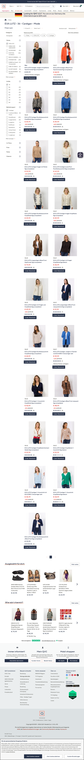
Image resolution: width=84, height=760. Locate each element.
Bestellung (23, 673)
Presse (6, 686)
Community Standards (48, 729)
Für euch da (38, 687)
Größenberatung (24, 679)
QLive (6, 684)
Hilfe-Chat (7, 673)
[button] (63, 6)
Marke (8, 40)
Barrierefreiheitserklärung (57, 682)
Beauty (60, 10)
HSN (6, 736)
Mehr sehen (74, 564)
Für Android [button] (73, 660)
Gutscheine (38, 679)
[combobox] (43, 6)
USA (34, 720)
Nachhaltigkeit (54, 679)
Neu (12, 10)
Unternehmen (54, 673)
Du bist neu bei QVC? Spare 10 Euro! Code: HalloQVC (41, 1)
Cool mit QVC (28, 10)
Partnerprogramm (40, 684)
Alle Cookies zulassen (33, 756)
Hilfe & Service (24, 699)
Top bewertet (42, 10)
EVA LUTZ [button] (36, 35)
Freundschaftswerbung (41, 682)
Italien (45, 720)
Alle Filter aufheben (73, 32)
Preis (7, 147)
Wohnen (72, 10)
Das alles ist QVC (55, 676)
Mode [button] (27, 35)
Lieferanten (8, 689)
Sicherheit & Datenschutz (26, 694)
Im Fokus (9, 143)
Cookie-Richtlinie (10, 752)
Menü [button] (11, 6)
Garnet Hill (24, 736)
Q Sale (49, 10)
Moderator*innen (55, 692)
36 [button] (44, 35)
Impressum (63, 729)
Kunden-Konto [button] (36, 660)
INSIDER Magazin (40, 673)
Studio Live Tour (55, 698)
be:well (35, 10)
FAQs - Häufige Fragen (26, 697)
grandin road (31, 736)
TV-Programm (39, 676)
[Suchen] (53, 6)
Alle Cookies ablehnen (53, 756)
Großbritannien (39, 720)
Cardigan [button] (51, 35)
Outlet (52, 700)
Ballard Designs (11, 736)
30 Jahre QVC (18, 10)
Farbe (8, 152)
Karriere (53, 689)
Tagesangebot (5, 10)
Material (8, 156)
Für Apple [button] (61, 660)
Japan (50, 720)
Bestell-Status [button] (48, 660)
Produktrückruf (9, 692)
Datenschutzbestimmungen (31, 729)
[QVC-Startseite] (5, 20)
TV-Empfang (54, 695)
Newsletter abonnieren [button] (16, 660)
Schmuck (65, 10)
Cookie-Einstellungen (73, 756)
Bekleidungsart (10, 107)
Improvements (38, 736)
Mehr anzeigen (10, 77)
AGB (18, 729)
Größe (8, 81)
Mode (54, 10)
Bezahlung (23, 686)
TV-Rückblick (28, 6)
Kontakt (7, 676)
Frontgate (18, 736)
